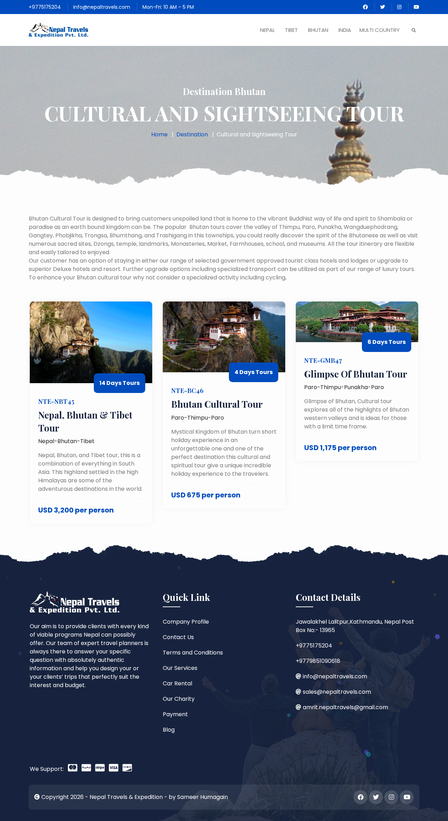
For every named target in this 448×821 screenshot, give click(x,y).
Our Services (180, 668)
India (344, 30)
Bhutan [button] (318, 30)
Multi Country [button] (379, 30)
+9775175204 (45, 7)
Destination (192, 134)
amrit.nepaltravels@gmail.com (345, 707)
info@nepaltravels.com (101, 7)
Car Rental (177, 683)
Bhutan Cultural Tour (216, 404)
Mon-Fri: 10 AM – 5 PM (168, 7)
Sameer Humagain (202, 797)
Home (159, 134)
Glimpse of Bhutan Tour (355, 374)
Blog (169, 730)
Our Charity (179, 699)
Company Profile (186, 622)
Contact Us (178, 637)
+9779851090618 (318, 661)
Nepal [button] (267, 30)
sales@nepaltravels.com (337, 692)
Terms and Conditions (193, 653)
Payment (175, 714)
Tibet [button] (291, 30)
